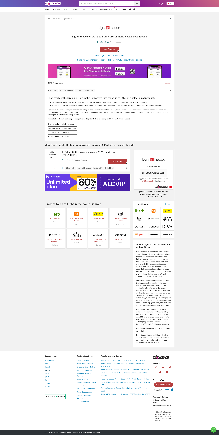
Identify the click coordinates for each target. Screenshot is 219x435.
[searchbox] (106, 3)
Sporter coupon (83, 401)
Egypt (47, 380)
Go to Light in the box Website (108, 55)
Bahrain (47, 370)
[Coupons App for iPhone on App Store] (134, 9)
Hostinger (55, 245)
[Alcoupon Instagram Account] (156, 367)
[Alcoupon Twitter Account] (163, 367)
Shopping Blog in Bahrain (86, 367)
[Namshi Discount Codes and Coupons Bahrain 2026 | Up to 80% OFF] (76, 235)
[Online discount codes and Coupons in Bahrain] (49, 19)
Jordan (47, 383)
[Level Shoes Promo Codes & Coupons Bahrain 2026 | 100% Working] (120, 214)
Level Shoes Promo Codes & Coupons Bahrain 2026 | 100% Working (124, 374)
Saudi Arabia (49, 360)
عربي (162, 3)
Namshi (76, 242)
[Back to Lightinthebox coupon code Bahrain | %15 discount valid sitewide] (170, 18)
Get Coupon (109, 49)
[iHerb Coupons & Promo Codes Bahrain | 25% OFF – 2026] (54, 214)
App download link (164, 384)
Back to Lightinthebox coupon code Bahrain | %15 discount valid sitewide (110, 60)
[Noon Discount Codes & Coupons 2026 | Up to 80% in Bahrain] (98, 214)
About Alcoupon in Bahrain (84, 374)
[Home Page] (53, 3)
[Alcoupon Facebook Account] (170, 367)
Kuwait (47, 367)
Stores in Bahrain (83, 360)
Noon (98, 222)
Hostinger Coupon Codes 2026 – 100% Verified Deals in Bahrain (125, 379)
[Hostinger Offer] (87, 182)
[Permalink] (62, 168)
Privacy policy (82, 379)
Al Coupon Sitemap (84, 370)
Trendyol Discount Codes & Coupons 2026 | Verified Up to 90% (125, 394)
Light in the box (68, 19)
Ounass (98, 245)
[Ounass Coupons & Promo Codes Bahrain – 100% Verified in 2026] (98, 235)
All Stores (56, 9)
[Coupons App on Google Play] (130, 9)
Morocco (48, 387)
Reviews (75, 9)
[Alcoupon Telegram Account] (167, 371)
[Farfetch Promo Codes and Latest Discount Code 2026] (167, 234)
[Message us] (213, 430)
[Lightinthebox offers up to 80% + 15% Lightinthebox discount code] (153, 170)
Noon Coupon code (84, 392)
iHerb (55, 222)
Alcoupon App (121, 9)
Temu (76, 224)
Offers (66, 9)
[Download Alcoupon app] (109, 71)
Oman (47, 373)
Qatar (47, 377)
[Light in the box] (109, 28)
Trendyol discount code (86, 389)
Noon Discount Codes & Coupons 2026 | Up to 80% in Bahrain (125, 370)
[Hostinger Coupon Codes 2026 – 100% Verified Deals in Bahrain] (54, 235)
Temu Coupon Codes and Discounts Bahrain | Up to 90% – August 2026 (123, 365)
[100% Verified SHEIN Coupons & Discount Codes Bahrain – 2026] (153, 234)
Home (47, 9)
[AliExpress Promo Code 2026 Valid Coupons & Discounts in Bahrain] (139, 234)
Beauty (84, 9)
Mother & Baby (106, 9)
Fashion (94, 9)
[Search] (137, 3)
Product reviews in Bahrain (84, 396)
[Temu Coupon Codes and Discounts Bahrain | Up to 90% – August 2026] (76, 214)
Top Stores (142, 204)
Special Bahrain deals (85, 364)
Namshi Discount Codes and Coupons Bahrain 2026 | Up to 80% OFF (125, 383)
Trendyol (120, 242)
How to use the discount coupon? (86, 384)
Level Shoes (120, 224)
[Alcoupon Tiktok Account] (160, 371)
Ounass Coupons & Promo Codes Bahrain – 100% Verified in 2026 (124, 389)
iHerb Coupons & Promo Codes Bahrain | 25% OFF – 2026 (123, 360)
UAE (46, 364)
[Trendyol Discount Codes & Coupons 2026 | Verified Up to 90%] (120, 235)
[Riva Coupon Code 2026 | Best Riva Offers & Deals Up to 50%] (167, 226)
